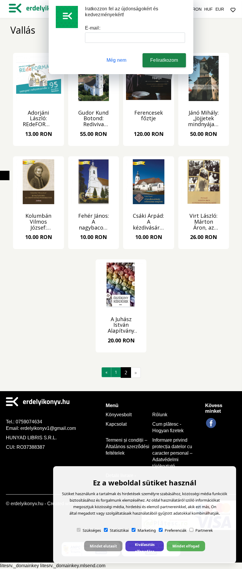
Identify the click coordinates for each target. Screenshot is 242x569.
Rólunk (159, 414)
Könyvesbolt (119, 414)
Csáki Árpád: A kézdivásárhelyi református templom (148, 222)
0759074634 (29, 421)
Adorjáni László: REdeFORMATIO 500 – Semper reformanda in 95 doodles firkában (38, 119)
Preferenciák (176, 530)
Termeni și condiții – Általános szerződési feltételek (127, 447)
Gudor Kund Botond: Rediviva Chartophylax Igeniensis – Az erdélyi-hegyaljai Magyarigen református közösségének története (93, 119)
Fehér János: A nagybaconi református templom (93, 222)
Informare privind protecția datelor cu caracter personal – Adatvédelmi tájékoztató (172, 453)
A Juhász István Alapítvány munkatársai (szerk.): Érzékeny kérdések (121, 325)
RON (197, 9)
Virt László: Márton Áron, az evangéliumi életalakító (203, 222)
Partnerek (204, 530)
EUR (219, 9)
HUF (208, 9)
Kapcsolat (116, 424)
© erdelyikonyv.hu (24, 503)
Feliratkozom (164, 60)
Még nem (116, 60)
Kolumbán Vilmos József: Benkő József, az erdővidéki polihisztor (38, 222)
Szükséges (92, 530)
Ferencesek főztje (148, 116)
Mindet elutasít (103, 546)
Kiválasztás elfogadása (145, 546)
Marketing (147, 530)
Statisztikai (119, 530)
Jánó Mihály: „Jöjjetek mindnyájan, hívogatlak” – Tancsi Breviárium (203, 119)
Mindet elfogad (186, 546)
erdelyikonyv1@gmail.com (48, 428)
